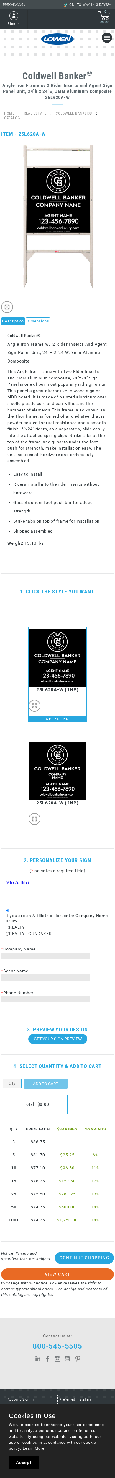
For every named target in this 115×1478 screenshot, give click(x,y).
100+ (14, 1220)
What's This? (18, 882)
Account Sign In (21, 1399)
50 (14, 1207)
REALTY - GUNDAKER (30, 933)
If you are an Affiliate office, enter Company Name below (57, 918)
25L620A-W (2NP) (57, 803)
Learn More (33, 1448)
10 (14, 1168)
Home (9, 113)
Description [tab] (13, 321)
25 (14, 1194)
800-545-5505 (14, 4)
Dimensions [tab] (38, 321)
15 (14, 1181)
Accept (24, 1462)
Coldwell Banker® (74, 113)
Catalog (12, 118)
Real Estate (35, 113)
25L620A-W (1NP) (57, 689)
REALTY (17, 927)
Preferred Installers (75, 1399)
